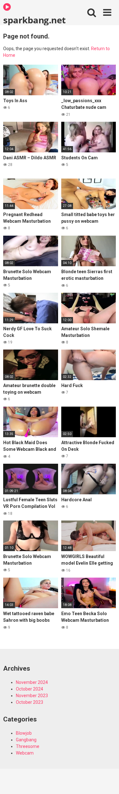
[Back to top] (107, 781)
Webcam (25, 753)
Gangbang (26, 739)
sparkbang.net (34, 19)
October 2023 (29, 702)
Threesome (27, 746)
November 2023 (32, 695)
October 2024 (29, 688)
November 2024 (32, 682)
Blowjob (24, 733)
